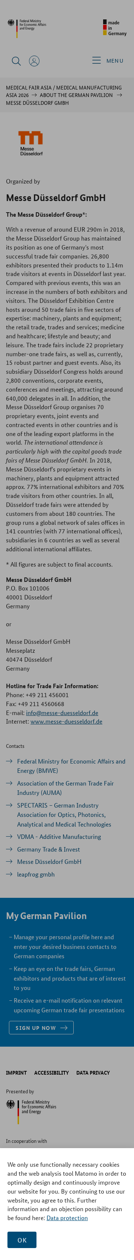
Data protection (67, 1218)
